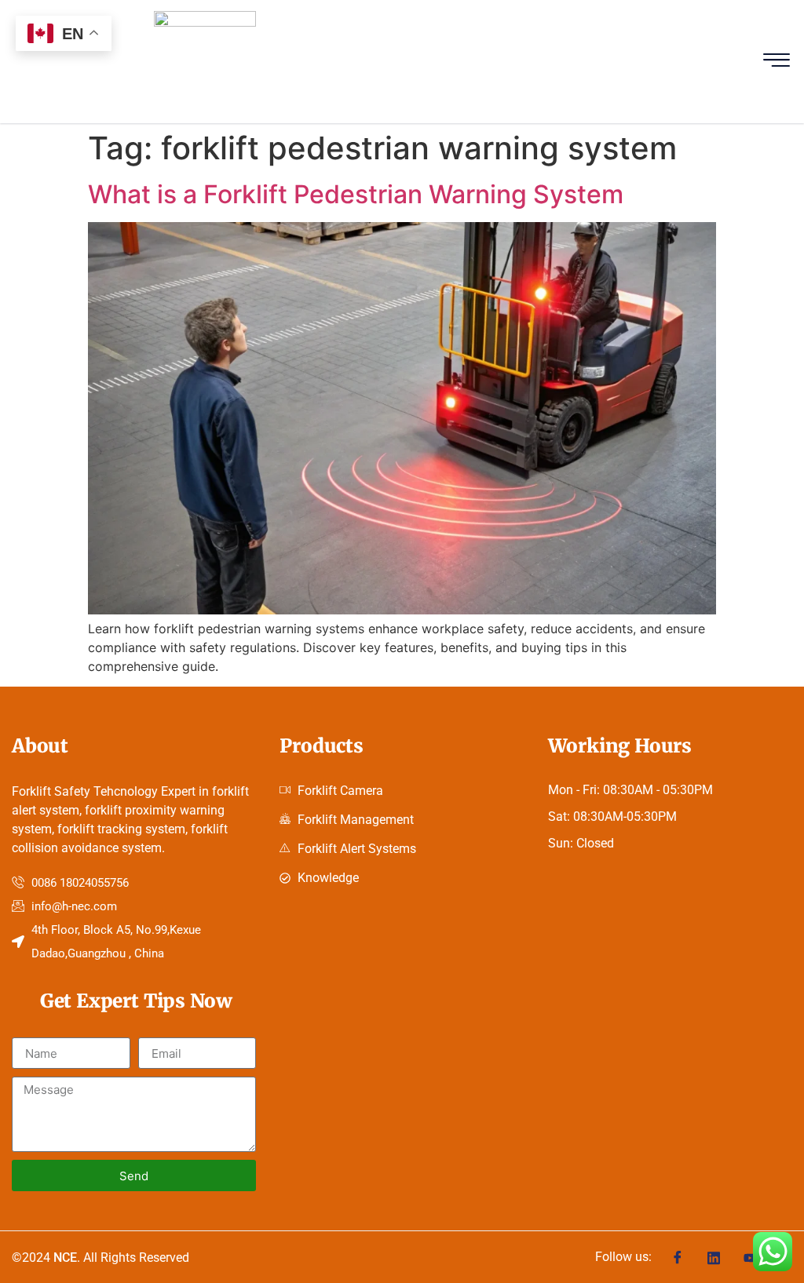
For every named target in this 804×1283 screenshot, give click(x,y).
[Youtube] (750, 1256)
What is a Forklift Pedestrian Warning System (355, 194)
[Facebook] (677, 1257)
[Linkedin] (713, 1256)
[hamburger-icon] (776, 62)
